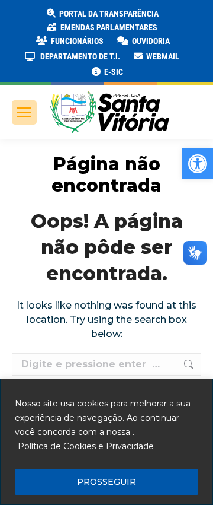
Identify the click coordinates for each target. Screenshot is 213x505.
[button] (190, 18)
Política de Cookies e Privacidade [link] (86, 446)
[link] (197, 163)
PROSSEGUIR (106, 482)
